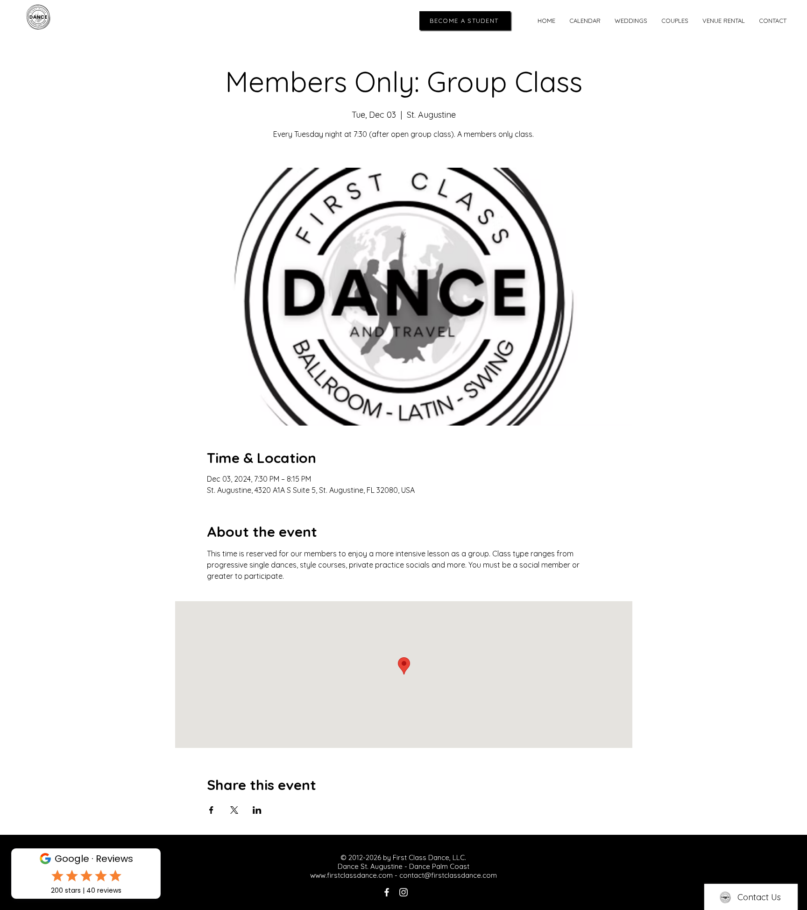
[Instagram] (403, 892)
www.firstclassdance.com (351, 875)
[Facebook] (386, 892)
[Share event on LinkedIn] (257, 810)
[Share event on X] (234, 810)
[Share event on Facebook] (211, 810)
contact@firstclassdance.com (448, 875)
